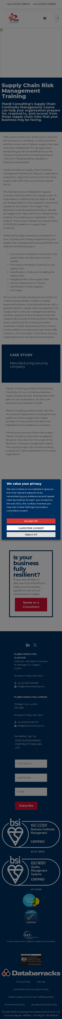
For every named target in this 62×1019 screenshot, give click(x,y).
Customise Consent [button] (31, 527)
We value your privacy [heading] (24, 484)
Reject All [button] (31, 534)
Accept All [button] (31, 521)
